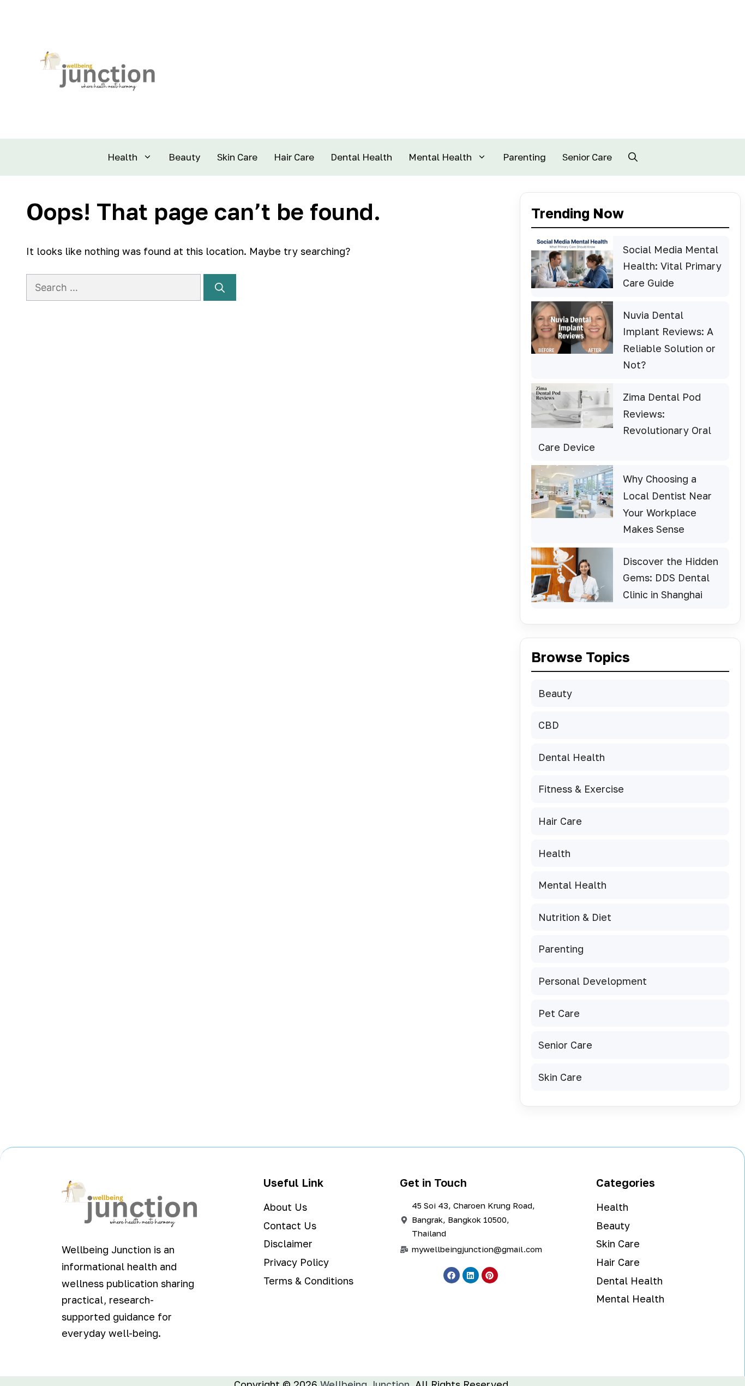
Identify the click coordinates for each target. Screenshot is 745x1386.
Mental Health (440, 157)
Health (122, 157)
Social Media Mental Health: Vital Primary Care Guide (672, 266)
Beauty (185, 157)
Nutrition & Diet (574, 917)
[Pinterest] (490, 1275)
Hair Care (294, 157)
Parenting (524, 157)
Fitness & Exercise (581, 789)
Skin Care (237, 157)
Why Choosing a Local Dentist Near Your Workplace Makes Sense (667, 504)
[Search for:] (114, 287)
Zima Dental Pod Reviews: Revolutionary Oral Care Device (624, 422)
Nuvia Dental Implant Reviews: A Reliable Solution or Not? (669, 340)
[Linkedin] (470, 1275)
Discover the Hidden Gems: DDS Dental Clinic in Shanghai (670, 577)
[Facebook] (451, 1275)
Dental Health (361, 157)
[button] (633, 157)
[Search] (219, 287)
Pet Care (559, 1013)
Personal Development (592, 981)
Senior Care (587, 157)
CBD (548, 725)
